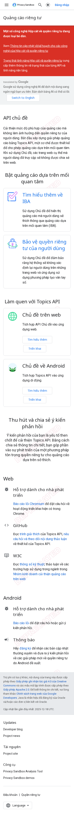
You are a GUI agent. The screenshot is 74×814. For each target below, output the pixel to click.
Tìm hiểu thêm (37, 339)
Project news (11, 735)
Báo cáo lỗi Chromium (28, 504)
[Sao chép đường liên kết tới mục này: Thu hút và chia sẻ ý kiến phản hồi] (48, 427)
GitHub (20, 525)
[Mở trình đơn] (6, 5)
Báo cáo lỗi (21, 623)
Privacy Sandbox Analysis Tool (23, 771)
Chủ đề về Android (43, 366)
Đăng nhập (62, 5)
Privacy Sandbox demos (19, 778)
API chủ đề (15, 118)
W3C (17, 555)
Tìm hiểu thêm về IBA (42, 198)
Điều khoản (10, 794)
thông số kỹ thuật (32, 564)
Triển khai (34, 348)
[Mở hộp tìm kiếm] (40, 4)
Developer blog (13, 729)
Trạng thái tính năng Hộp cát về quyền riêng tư (32, 60)
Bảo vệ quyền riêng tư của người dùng (44, 244)
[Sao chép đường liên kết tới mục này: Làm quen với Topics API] (65, 302)
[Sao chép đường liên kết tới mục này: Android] (27, 598)
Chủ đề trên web (41, 314)
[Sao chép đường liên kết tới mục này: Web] (19, 479)
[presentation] (37, 178)
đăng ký (25, 648)
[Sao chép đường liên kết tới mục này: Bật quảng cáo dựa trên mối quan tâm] (49, 182)
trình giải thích (30, 534)
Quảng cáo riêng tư (22, 17)
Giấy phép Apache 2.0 (16, 689)
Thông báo (24, 640)
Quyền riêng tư (30, 794)
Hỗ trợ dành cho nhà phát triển (38, 492)
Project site (10, 753)
